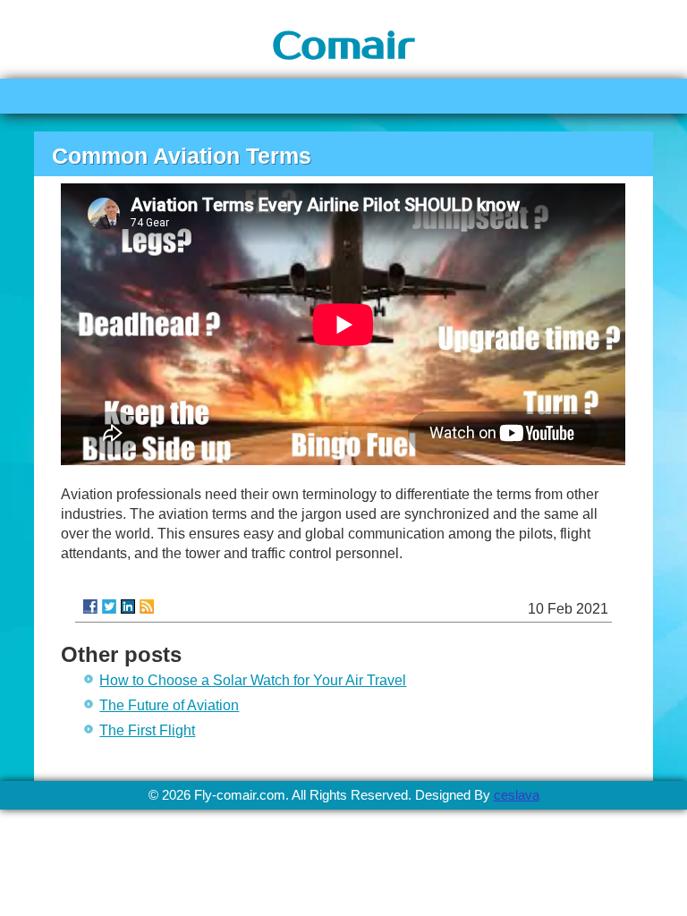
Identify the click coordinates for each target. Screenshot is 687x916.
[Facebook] (90, 606)
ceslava (516, 794)
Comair (343, 46)
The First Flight (147, 730)
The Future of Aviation (169, 705)
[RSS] (147, 606)
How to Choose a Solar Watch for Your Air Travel (252, 680)
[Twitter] (109, 606)
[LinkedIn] (128, 606)
